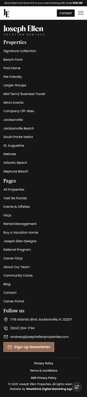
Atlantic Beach (15, 162)
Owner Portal (13, 301)
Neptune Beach (15, 171)
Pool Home (11, 68)
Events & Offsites (16, 206)
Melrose (9, 153)
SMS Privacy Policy (43, 378)
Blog (7, 284)
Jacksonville (13, 119)
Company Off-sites (18, 111)
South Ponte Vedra (18, 136)
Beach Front (13, 59)
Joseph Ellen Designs (19, 241)
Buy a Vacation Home (20, 232)
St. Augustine (13, 145)
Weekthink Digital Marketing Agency (51, 389)
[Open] (81, 13)
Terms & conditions (43, 370)
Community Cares (18, 275)
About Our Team (16, 266)
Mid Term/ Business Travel (24, 93)
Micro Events (13, 102)
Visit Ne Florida (15, 198)
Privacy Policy (43, 363)
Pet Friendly (12, 76)
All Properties (13, 189)
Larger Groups (14, 85)
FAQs (7, 215)
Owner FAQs (12, 258)
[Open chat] (77, 387)
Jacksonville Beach (18, 128)
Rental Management (20, 223)
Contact (66, 13)
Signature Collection (19, 50)
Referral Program (17, 249)
